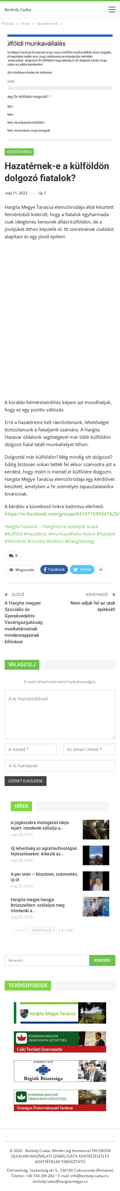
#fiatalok (106, 534)
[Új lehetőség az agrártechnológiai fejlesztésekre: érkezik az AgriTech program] (96, 855)
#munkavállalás (65, 534)
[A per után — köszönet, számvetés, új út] (96, 881)
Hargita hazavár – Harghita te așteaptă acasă (51, 526)
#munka (36, 541)
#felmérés (15, 541)
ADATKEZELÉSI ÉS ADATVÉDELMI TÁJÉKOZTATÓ (72, 1159)
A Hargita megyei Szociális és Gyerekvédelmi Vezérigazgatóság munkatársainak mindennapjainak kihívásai (24, 622)
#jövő (89, 534)
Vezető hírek (19, 152)
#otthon (55, 541)
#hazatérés (35, 534)
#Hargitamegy (80, 541)
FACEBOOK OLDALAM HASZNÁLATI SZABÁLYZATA (61, 1153)
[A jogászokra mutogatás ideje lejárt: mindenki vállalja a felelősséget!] (96, 829)
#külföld (13, 534)
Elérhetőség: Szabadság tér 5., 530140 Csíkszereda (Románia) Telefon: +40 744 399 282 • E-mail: (60, 1173)
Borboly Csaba (18, 9)
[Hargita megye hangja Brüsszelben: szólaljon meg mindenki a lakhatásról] (96, 907)
